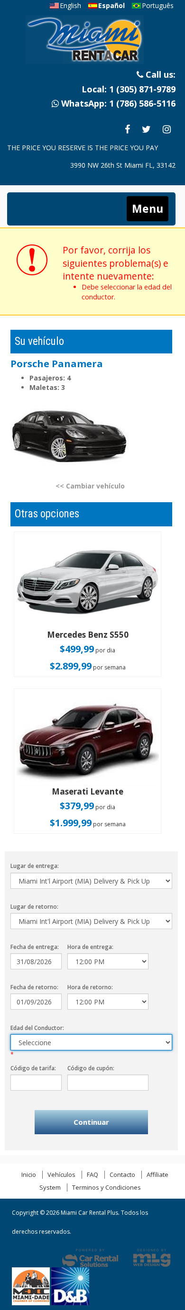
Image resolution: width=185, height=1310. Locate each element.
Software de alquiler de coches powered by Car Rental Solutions (90, 1257)
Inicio (28, 1174)
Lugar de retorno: (34, 907)
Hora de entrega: (90, 947)
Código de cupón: (90, 1068)
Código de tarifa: (33, 1068)
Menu (147, 208)
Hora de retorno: (90, 987)
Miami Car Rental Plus (91, 42)
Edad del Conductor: (37, 1028)
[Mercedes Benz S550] (87, 581)
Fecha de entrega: (34, 947)
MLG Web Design (152, 1257)
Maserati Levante (87, 791)
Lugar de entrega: (34, 866)
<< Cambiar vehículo (90, 485)
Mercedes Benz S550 (88, 634)
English (70, 5)
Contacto (122, 1174)
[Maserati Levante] (87, 738)
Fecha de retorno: (34, 987)
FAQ (92, 1174)
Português (158, 5)
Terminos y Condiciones (106, 1187)
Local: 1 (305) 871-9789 (129, 89)
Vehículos (61, 1174)
